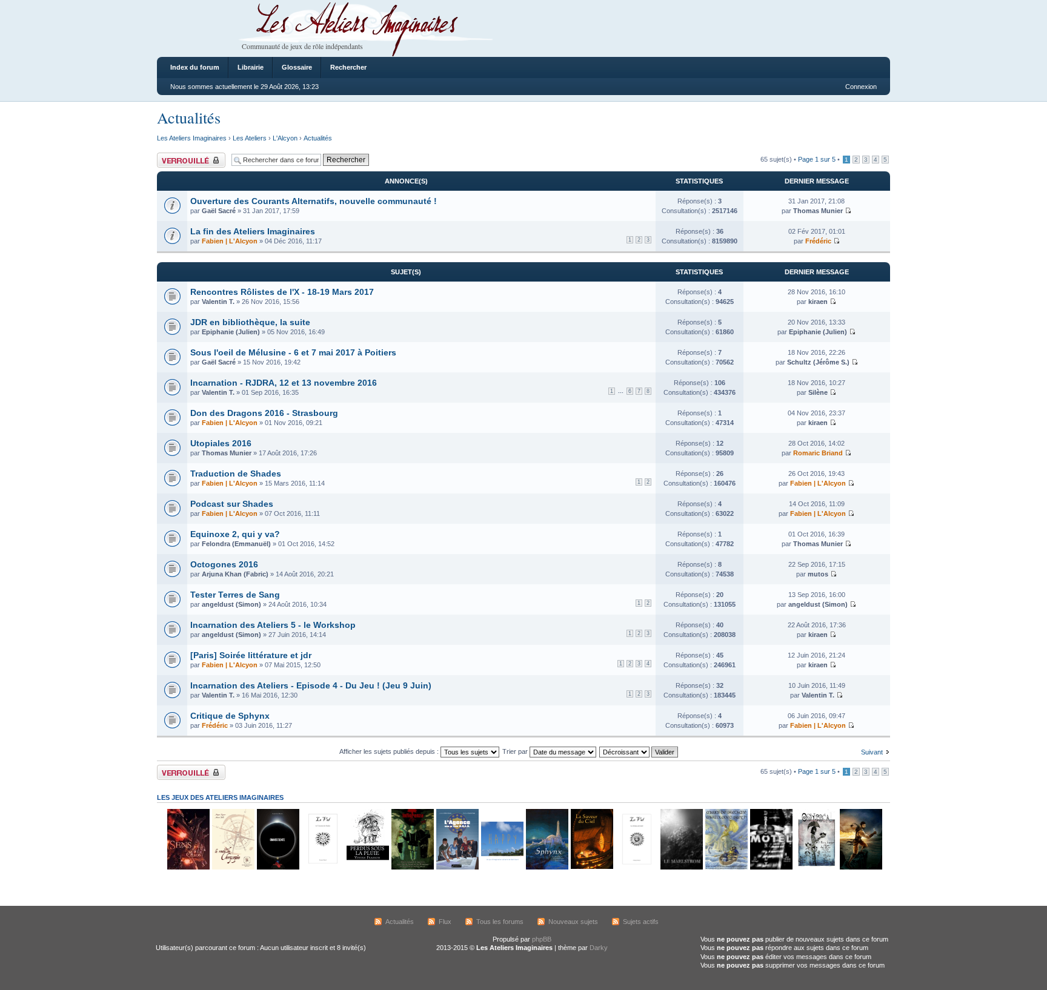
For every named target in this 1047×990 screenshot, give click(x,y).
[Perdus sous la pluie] (367, 867)
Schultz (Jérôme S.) (818, 362)
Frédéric (818, 241)
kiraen (818, 301)
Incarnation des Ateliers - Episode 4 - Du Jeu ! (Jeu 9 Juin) (310, 685)
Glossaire (297, 67)
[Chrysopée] (232, 867)
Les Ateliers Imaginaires (192, 138)
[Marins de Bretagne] (726, 867)
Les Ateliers (250, 138)
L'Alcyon (285, 138)
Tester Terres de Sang (235, 594)
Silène (818, 392)
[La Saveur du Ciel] (591, 867)
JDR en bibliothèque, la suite (250, 322)
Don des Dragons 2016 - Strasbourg (264, 413)
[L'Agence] (457, 867)
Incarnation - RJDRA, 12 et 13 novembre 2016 (283, 383)
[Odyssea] (815, 867)
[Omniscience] (277, 867)
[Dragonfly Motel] (771, 867)
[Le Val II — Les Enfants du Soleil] (636, 867)
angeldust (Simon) (231, 604)
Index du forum (194, 67)
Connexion (861, 86)
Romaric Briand (818, 453)
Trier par (516, 751)
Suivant (872, 752)
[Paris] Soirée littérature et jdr (250, 655)
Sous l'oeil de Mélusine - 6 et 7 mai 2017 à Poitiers (293, 352)
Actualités (189, 117)
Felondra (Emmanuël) (236, 543)
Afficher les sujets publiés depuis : (389, 751)
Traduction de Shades (235, 473)
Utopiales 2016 (220, 443)
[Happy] (502, 867)
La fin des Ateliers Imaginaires (252, 231)
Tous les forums (500, 921)
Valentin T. (218, 301)
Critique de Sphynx (230, 716)
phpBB (541, 939)
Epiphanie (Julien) (231, 331)
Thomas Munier (818, 210)
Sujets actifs (641, 921)
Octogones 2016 (224, 564)
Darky (599, 947)
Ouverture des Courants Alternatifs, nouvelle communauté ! (313, 201)
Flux (445, 921)
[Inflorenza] (412, 867)
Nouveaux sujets (573, 921)
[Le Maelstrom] (681, 867)
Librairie (251, 67)
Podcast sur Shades (231, 504)
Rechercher (348, 67)
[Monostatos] (860, 867)
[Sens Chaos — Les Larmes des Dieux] (188, 867)
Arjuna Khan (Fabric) (235, 574)
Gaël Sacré (219, 210)
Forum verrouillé (181, 156)
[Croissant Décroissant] (639, 751)
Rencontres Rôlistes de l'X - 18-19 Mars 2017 (282, 292)
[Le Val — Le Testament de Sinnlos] (322, 867)
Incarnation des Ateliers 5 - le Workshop (273, 625)
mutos (818, 574)
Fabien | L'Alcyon (230, 241)
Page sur (817, 159)
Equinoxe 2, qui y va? (235, 534)
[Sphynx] (546, 867)
